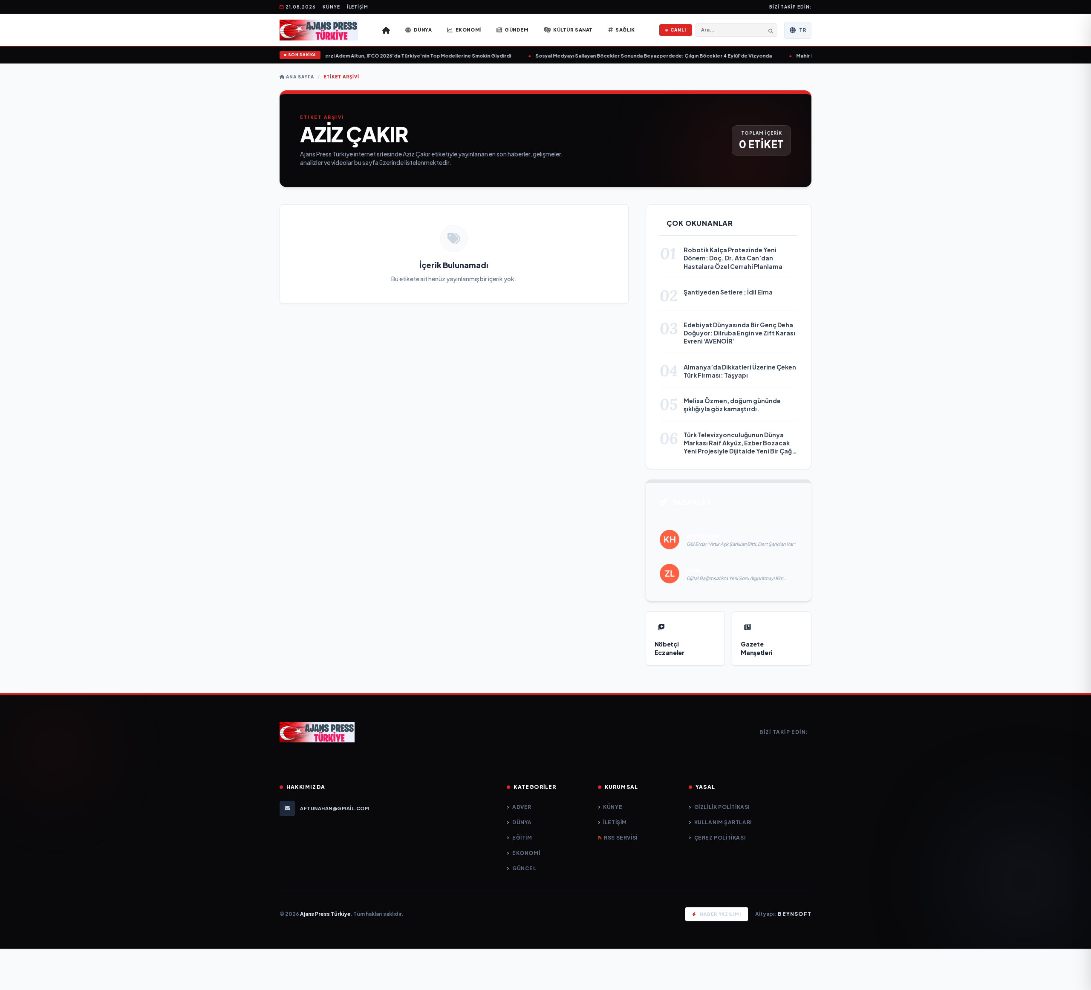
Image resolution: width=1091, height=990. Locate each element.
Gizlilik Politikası (722, 807)
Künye (331, 6)
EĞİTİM (522, 837)
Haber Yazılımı (720, 914)
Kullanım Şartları (723, 822)
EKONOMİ (526, 853)
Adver (521, 807)
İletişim (357, 6)
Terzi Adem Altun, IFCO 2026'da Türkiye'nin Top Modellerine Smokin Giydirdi (394, 55)
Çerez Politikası (719, 837)
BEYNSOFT (794, 914)
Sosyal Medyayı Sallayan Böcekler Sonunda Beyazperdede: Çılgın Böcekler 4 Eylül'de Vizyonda (631, 55)
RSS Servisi (621, 837)
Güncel (524, 868)
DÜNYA (522, 822)
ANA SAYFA (299, 76)
